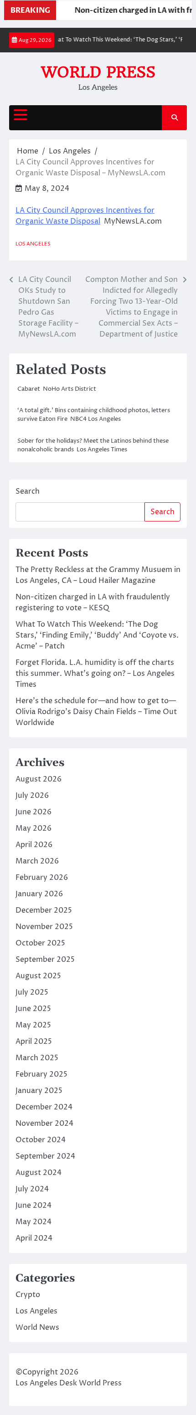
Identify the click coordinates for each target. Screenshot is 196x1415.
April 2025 (33, 1042)
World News (37, 1328)
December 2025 (43, 910)
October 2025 (40, 943)
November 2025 (44, 927)
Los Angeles (33, 243)
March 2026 (37, 861)
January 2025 (38, 1091)
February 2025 (41, 1074)
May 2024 (33, 1222)
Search (27, 491)
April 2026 (33, 845)
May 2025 (33, 1025)
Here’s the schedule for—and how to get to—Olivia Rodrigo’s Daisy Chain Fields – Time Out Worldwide (96, 712)
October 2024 (40, 1140)
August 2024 (38, 1173)
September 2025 (45, 960)
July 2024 (32, 1189)
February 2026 (41, 878)
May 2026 (33, 828)
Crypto (27, 1295)
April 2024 (33, 1238)
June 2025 (33, 1009)
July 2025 (31, 992)
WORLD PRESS (98, 72)
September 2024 (45, 1156)
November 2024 (44, 1124)
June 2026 (33, 812)
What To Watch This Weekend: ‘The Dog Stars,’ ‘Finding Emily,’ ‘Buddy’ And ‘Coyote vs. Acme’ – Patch (97, 635)
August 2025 (38, 976)
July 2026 (32, 796)
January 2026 (39, 894)
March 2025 (36, 1058)
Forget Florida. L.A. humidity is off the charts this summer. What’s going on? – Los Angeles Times (95, 674)
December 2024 (43, 1107)
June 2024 (33, 1205)
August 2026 (38, 779)
